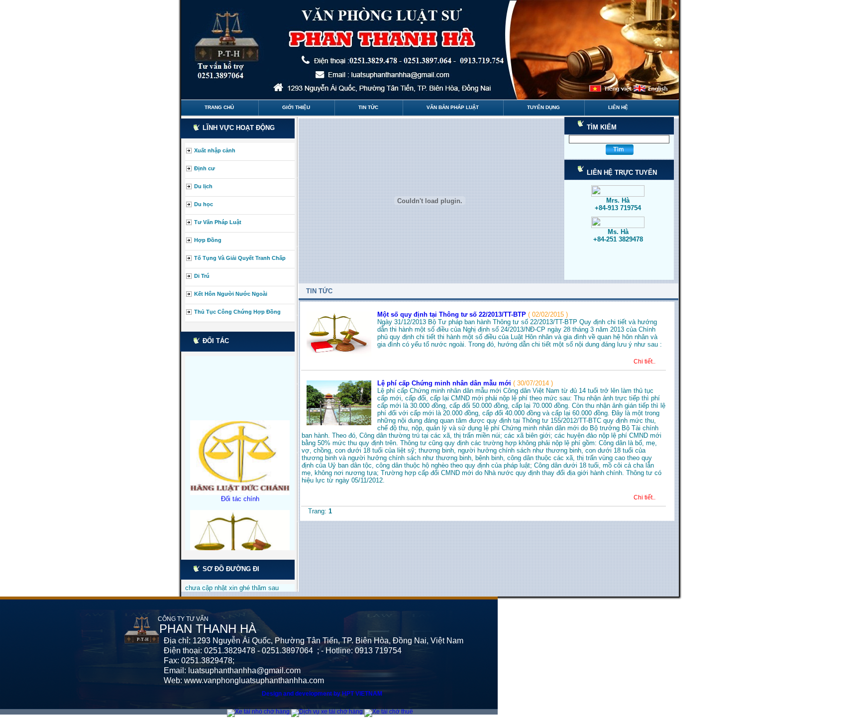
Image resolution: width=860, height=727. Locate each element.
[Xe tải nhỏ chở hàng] (259, 711)
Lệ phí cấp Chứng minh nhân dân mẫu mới (445, 383)
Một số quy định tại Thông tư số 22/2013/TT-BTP (452, 314)
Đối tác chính (240, 490)
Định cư (204, 168)
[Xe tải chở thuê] (389, 711)
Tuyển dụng (543, 107)
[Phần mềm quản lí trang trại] (416, 711)
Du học (203, 204)
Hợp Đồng (207, 240)
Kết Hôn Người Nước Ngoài (230, 294)
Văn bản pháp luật (453, 107)
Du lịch (203, 186)
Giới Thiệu (296, 107)
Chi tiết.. (644, 361)
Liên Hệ (618, 107)
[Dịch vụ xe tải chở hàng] (327, 711)
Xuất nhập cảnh (214, 150)
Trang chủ (219, 107)
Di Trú (202, 276)
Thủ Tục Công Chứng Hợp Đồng (237, 312)
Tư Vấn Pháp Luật (217, 222)
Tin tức (368, 107)
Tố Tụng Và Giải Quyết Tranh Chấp (240, 258)
